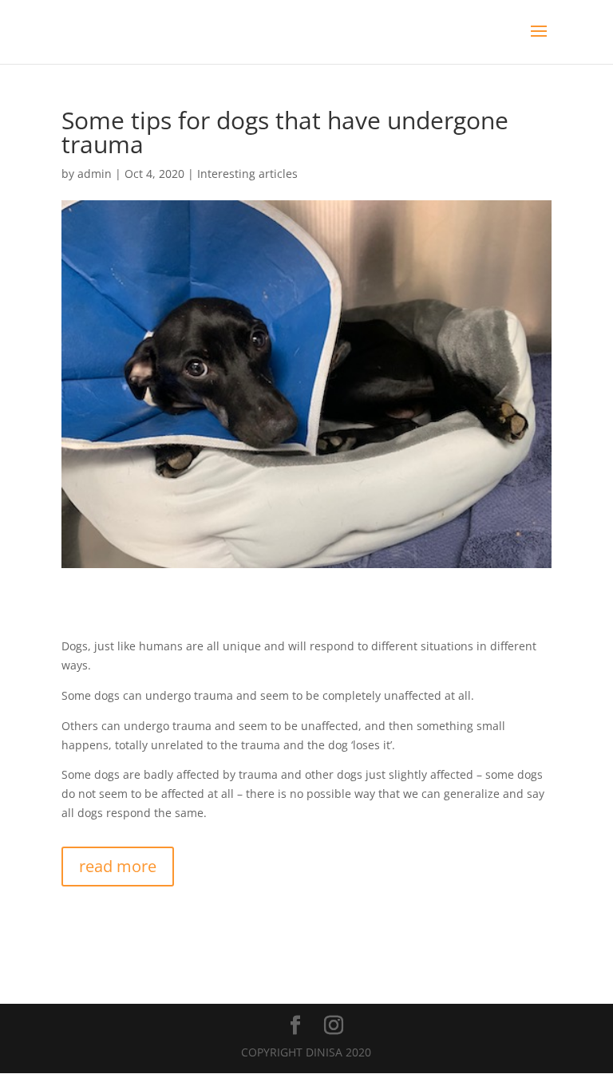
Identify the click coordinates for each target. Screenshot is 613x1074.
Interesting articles (247, 173)
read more (117, 866)
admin (94, 173)
